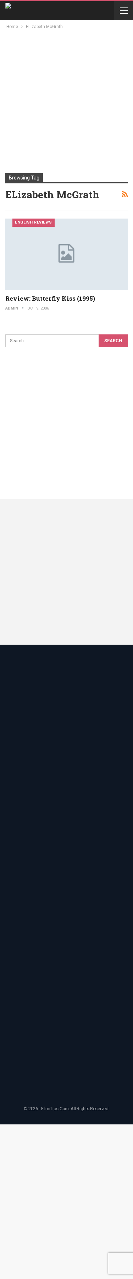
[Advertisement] (66, 100)
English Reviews (33, 222)
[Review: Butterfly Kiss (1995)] (66, 254)
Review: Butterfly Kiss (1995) (50, 298)
